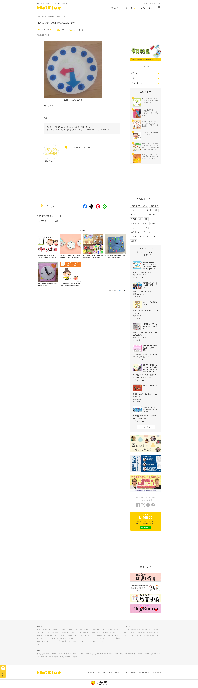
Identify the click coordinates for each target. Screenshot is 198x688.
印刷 (62, 30)
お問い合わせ (107, 672)
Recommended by (114, 290)
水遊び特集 (64, 657)
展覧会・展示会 (152, 632)
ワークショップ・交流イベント (134, 632)
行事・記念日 (106, 632)
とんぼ (133, 219)
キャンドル (151, 237)
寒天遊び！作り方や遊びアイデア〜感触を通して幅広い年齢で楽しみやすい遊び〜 (150, 156)
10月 (140, 219)
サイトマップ (156, 672)
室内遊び (40, 629)
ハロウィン (135, 215)
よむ (133, 78)
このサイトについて (93, 672)
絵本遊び (73, 632)
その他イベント (154, 635)
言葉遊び (62, 635)
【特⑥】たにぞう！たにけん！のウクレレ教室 (150, 326)
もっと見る (145, 427)
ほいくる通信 (114, 638)
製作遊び (52, 16)
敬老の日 (151, 215)
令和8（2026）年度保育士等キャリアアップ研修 (150, 348)
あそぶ (134, 73)
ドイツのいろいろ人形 (150, 385)
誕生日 (133, 241)
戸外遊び (48, 629)
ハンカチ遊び (55, 638)
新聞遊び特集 (53, 657)
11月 (143, 215)
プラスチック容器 (137, 237)
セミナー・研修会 (129, 629)
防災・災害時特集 (44, 654)
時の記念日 (42, 221)
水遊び (47, 635)
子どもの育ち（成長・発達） (90, 629)
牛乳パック (146, 232)
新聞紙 (152, 223)
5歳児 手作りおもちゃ (139, 206)
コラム (88, 632)
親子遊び (64, 638)
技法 (132, 210)
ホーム (39, 16)
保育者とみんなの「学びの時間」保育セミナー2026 (150, 285)
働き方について (90, 635)
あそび (45, 16)
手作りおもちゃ (62, 16)
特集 (38, 650)
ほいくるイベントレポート (98, 638)
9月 (146, 219)
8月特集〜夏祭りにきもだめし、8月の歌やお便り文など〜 (122, 654)
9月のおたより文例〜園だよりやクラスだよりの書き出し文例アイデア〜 (150, 100)
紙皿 (56, 221)
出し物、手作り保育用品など (62, 641)
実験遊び (70, 635)
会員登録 (133, 672)
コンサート (127, 635)
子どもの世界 (108, 629)
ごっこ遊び (50, 632)
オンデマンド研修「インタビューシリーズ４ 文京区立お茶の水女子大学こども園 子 (150, 368)
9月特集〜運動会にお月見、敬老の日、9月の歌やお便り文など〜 (76, 654)
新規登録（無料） (155, 3)
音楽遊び (54, 635)
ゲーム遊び (72, 629)
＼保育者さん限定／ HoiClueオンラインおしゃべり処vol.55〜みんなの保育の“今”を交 (150, 266)
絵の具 (149, 210)
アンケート (109, 635)
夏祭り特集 (73, 657)
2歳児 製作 (154, 206)
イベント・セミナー (139, 83)
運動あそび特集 (151, 654)
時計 (50, 221)
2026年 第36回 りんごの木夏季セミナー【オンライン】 (150, 409)
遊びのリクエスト (121, 672)
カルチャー (84, 641)
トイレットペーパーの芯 (140, 228)
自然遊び (64, 629)
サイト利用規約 (143, 672)
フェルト (140, 210)
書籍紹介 (100, 635)
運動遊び (40, 635)
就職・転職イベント (139, 635)
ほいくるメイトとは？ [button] (77, 147)
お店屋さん (135, 232)
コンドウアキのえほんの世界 (150, 303)
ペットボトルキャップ (139, 223)
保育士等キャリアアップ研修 (147, 629)
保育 (94, 632)
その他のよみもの (96, 641)
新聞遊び (41, 632)
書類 (98, 632)
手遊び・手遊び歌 (61, 632)
